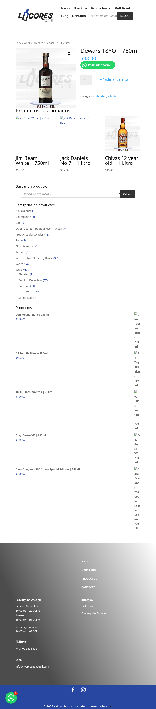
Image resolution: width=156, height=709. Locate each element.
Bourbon (23, 286)
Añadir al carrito (114, 79)
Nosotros (80, 8)
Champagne (23, 217)
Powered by (19, 703)
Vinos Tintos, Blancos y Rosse (34, 258)
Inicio (65, 8)
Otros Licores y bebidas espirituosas (39, 228)
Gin (18, 222)
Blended (38, 43)
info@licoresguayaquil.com (32, 666)
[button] (69, 53)
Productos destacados (30, 234)
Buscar (125, 16)
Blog (64, 16)
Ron (18, 240)
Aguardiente (23, 211)
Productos (99, 8)
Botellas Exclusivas (30, 280)
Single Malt (25, 298)
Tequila (20, 252)
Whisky (28, 43)
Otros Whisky (26, 292)
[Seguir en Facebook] (72, 689)
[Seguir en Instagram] (83, 689)
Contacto (79, 16)
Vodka (19, 264)
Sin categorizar (25, 246)
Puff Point (122, 8)
